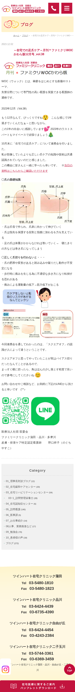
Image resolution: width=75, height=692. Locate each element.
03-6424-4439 (37, 606)
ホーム (16, 35)
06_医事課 (12, 514)
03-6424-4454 (37, 630)
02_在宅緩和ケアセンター (21, 486)
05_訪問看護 (13, 509)
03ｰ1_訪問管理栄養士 (19, 498)
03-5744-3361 (37, 653)
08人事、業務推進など (19, 526)
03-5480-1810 (37, 583)
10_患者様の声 (14, 537)
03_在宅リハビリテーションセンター (27, 492)
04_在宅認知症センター (19, 503)
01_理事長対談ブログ (18, 481)
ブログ (25, 35)
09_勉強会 (12, 531)
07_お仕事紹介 (14, 520)
